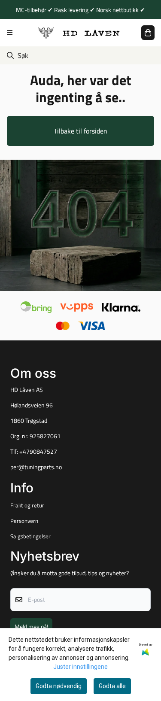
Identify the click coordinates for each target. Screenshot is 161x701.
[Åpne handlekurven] (148, 32)
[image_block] (80, 225)
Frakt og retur (27, 505)
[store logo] (79, 32)
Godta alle (112, 686)
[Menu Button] (9, 32)
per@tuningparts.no (36, 467)
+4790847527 (38, 451)
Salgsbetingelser (30, 536)
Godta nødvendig (59, 686)
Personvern (24, 520)
